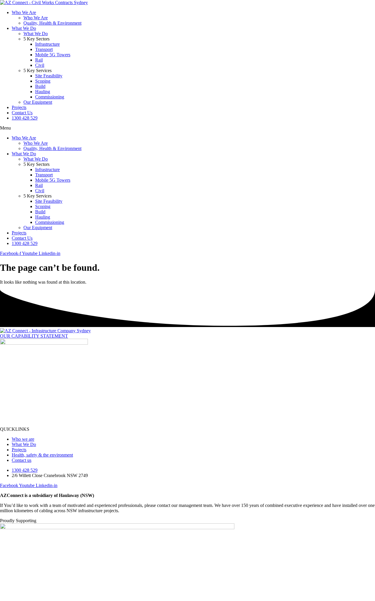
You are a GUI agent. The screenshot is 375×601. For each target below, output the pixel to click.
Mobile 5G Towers (52, 54)
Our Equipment (37, 102)
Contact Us (22, 112)
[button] (187, 128)
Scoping (42, 81)
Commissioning (49, 96)
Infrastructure (47, 44)
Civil (39, 65)
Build (40, 86)
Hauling (42, 91)
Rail (39, 59)
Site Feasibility (48, 75)
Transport (44, 49)
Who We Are (24, 12)
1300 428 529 (25, 117)
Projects (19, 107)
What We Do (24, 28)
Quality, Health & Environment (52, 23)
